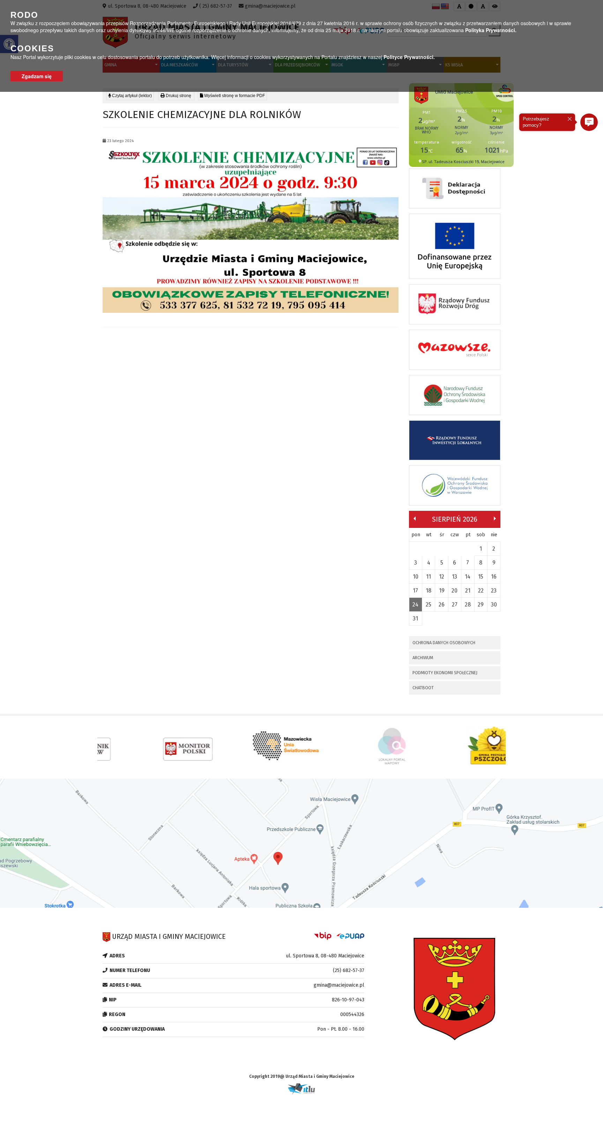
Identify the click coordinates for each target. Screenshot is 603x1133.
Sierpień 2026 (454, 519)
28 (468, 604)
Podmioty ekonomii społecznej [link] (444, 672)
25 (428, 604)
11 (428, 576)
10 (415, 576)
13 (454, 576)
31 (415, 618)
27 (454, 604)
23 (494, 590)
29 (481, 604)
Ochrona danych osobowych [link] (443, 642)
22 (481, 590)
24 (415, 604)
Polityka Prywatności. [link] (490, 30)
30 (494, 604)
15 (480, 576)
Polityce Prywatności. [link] (409, 56)
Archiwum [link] (422, 657)
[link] (176, 95)
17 (415, 590)
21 (467, 590)
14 (467, 576)
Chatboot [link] (423, 687)
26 (442, 604)
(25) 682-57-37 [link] (348, 970)
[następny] (494, 518)
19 (442, 590)
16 (494, 576)
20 (454, 590)
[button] (589, 122)
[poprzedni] (414, 518)
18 (428, 590)
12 (441, 576)
